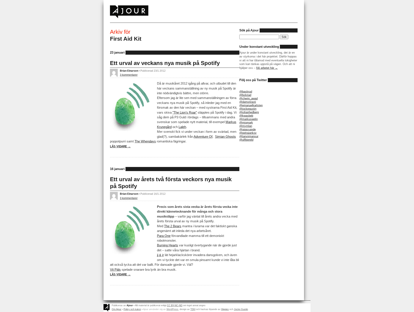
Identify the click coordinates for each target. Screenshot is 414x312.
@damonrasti (247, 101)
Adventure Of (203, 136)
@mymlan (245, 126)
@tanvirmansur (248, 136)
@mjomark (246, 122)
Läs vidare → (120, 146)
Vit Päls (115, 269)
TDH (192, 309)
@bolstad (245, 95)
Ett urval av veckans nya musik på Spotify (165, 63)
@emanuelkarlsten (251, 105)
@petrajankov (248, 132)
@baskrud (245, 91)
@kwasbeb (246, 115)
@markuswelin (248, 119)
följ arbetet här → (267, 68)
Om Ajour (116, 309)
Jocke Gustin (241, 309)
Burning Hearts (167, 245)
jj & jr (160, 255)
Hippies (225, 309)
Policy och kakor (132, 309)
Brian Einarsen (129, 70)
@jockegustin (247, 108)
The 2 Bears (172, 226)
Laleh (182, 127)
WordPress (172, 309)
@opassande (247, 129)
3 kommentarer (129, 74)
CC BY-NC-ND (174, 305)
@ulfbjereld (246, 139)
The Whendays (145, 141)
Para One (164, 236)
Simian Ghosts (225, 136)
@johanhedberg (249, 112)
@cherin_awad (248, 98)
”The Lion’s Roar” (184, 112)
